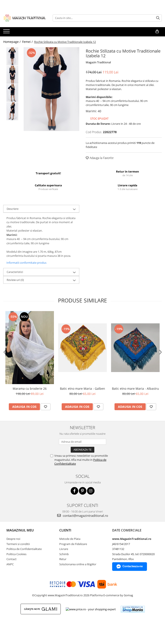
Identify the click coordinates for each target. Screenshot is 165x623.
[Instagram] (91, 491)
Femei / (28, 42)
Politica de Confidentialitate (24, 549)
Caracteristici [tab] (15, 272)
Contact (11, 559)
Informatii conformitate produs (26, 263)
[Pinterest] (82, 491)
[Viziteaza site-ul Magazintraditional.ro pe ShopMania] (133, 609)
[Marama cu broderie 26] (29, 347)
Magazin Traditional (98, 62)
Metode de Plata (69, 539)
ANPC (10, 564)
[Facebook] (74, 491)
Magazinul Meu (20, 530)
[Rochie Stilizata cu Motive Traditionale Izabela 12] (51, 89)
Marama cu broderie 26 (30, 388)
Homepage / (12, 42)
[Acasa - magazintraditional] (24, 18)
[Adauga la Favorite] (45, 406)
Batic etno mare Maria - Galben (82, 388)
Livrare (63, 549)
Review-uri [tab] (15, 280)
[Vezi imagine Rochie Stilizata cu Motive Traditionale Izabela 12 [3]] (12, 111)
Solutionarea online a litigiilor (77, 564)
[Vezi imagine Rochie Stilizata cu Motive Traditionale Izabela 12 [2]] (12, 93)
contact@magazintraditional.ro (85, 515)
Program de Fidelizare (73, 544)
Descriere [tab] (12, 209)
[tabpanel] (51, 89)
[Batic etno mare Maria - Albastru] (135, 347)
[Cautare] (158, 18)
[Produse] (7, 32)
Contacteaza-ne (132, 566)
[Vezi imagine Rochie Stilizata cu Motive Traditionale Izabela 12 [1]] (12, 75)
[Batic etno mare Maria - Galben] (82, 347)
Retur (62, 559)
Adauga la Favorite (101, 158)
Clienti (65, 530)
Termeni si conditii (18, 544)
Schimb (64, 554)
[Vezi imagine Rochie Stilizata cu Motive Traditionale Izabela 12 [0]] (12, 56)
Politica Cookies (16, 554)
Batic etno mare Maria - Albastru (135, 388)
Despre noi (13, 539)
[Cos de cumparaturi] (157, 31)
